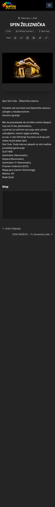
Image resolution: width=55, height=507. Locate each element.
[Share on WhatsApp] (33, 37)
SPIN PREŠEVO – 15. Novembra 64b (31, 234)
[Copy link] (46, 37)
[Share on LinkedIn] (27, 37)
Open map (45, 31)
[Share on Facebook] (15, 37)
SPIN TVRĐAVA (13, 228)
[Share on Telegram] (40, 37)
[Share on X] (21, 37)
